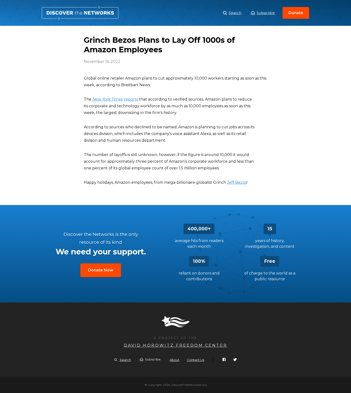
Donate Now (100, 270)
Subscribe (266, 13)
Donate (295, 13)
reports (131, 99)
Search (235, 13)
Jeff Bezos (237, 182)
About (174, 360)
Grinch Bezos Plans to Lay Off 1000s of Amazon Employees (80, 13)
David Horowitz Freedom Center (175, 345)
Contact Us (195, 360)
